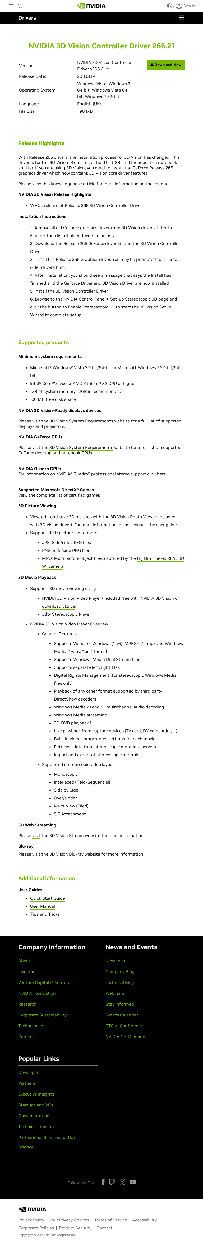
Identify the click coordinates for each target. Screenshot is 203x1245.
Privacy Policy (31, 1220)
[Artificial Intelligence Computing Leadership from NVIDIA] (91, 6)
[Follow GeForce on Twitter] (122, 1182)
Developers (29, 1072)
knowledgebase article (73, 183)
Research (27, 1004)
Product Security (75, 1227)
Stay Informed (119, 1004)
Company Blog (120, 971)
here (161, 473)
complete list (49, 495)
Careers (26, 1036)
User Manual (42, 906)
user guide (166, 524)
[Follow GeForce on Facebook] (103, 1182)
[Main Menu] (11, 6)
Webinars (114, 993)
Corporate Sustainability (42, 1014)
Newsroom (116, 960)
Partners (26, 1083)
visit (36, 835)
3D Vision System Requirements (81, 421)
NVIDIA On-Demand (125, 1036)
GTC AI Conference (124, 1025)
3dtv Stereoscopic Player (66, 614)
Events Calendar (121, 1014)
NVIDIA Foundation (37, 993)
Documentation (33, 1115)
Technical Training (36, 1126)
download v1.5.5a (58, 606)
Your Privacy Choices (69, 1220)
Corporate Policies (36, 1227)
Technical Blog (119, 982)
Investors (27, 971)
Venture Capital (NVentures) (46, 982)
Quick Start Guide (47, 898)
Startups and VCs (35, 1104)
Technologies (31, 1025)
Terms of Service (110, 1220)
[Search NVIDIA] (20, 4)
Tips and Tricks (45, 914)
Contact (104, 1227)
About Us (27, 960)
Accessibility (144, 1220)
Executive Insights (36, 1094)
